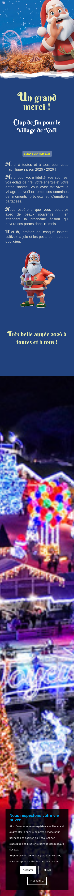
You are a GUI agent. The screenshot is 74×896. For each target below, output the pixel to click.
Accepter (28, 870)
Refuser (46, 870)
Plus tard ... (37, 880)
